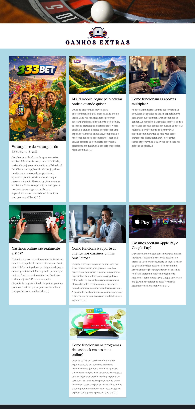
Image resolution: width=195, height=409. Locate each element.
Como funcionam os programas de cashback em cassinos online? (96, 350)
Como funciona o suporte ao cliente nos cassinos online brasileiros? (94, 253)
